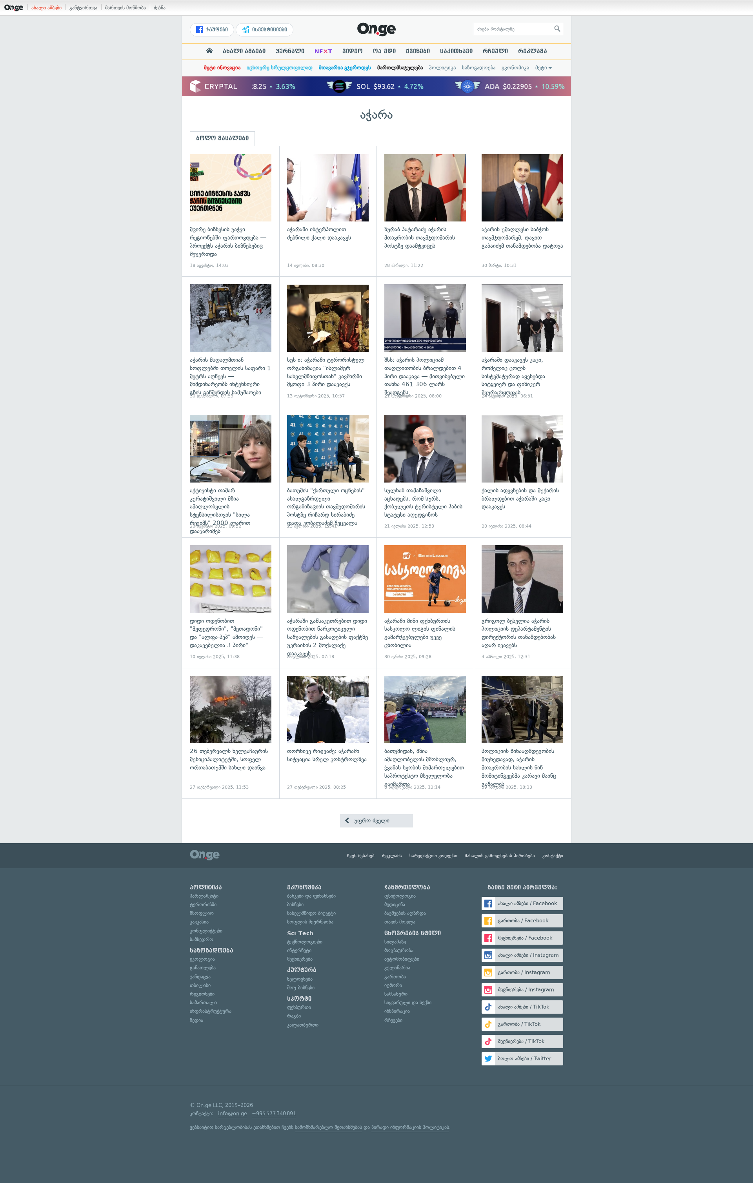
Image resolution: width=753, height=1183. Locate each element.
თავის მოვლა (399, 922)
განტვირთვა (83, 8)
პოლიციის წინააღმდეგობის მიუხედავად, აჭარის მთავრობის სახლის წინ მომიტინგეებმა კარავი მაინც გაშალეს (522, 733)
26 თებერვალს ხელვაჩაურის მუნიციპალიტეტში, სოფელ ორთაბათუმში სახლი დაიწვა (230, 733)
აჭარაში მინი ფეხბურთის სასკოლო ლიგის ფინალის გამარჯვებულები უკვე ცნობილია (425, 602)
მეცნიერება (300, 959)
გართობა (395, 977)
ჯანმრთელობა (407, 887)
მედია (196, 1020)
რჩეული (495, 51)
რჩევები (393, 1020)
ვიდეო (352, 51)
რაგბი (294, 1016)
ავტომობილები (401, 959)
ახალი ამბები (46, 8)
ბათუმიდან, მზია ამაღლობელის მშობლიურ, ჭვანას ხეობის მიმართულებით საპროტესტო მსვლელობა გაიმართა (425, 733)
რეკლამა (532, 51)
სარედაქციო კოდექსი (433, 855)
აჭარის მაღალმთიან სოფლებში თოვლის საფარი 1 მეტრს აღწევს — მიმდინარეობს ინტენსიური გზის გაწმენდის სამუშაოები (230, 341)
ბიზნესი (295, 904)
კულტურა (301, 970)
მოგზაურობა (398, 950)
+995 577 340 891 (274, 1113)
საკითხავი (456, 51)
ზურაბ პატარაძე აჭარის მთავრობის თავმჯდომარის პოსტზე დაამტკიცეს (425, 211)
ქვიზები (418, 51)
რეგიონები (202, 994)
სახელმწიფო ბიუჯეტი (311, 913)
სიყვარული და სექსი (407, 1002)
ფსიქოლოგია (400, 896)
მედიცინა (394, 904)
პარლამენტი (204, 896)
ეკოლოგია (202, 959)
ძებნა (160, 8)
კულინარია (397, 968)
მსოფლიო (202, 913)
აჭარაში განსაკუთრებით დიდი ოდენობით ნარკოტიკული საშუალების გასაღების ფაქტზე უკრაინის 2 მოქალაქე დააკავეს (327, 602)
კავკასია (199, 922)
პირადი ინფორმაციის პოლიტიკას (410, 1127)
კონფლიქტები (206, 931)
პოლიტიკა (442, 68)
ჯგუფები (216, 30)
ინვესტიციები (269, 30)
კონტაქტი (552, 855)
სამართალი (203, 1002)
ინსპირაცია (397, 1011)
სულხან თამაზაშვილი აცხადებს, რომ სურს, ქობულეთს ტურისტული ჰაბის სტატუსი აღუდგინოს (425, 472)
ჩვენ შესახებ (361, 855)
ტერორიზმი (203, 904)
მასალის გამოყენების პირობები (500, 855)
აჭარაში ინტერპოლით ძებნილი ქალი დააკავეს (327, 211)
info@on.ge (232, 1113)
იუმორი (393, 985)
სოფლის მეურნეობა (310, 922)
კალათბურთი (302, 1025)
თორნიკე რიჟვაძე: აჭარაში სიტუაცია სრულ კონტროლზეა (327, 733)
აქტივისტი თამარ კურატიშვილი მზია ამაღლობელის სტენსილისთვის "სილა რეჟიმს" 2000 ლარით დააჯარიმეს (230, 472)
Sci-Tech (300, 933)
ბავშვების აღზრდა (405, 913)
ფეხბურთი (299, 1007)
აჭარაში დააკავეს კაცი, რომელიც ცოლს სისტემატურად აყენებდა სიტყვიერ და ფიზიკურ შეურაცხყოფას (522, 341)
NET (323, 51)
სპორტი (299, 999)
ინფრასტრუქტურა (210, 1011)
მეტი (541, 68)
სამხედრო (201, 939)
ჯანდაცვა (200, 977)
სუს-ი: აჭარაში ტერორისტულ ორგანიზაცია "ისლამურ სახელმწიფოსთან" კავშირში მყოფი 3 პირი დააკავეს (327, 341)
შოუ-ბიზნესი (301, 988)
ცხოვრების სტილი (412, 933)
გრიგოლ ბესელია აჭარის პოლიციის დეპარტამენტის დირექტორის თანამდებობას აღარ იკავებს (522, 602)
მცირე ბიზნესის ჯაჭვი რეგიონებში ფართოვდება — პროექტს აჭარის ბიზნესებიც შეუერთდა (230, 211)
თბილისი (200, 985)
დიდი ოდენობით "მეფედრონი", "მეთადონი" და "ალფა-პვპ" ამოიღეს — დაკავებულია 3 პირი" (230, 602)
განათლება (203, 968)
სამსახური (395, 994)
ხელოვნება (300, 979)
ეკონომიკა (515, 68)
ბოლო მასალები (222, 138)
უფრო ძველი (370, 820)
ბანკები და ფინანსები (311, 896)
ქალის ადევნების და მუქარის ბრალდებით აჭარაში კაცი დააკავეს (522, 472)
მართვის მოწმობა (125, 8)
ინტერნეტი (299, 950)
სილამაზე (395, 942)
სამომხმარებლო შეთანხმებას (328, 1127)
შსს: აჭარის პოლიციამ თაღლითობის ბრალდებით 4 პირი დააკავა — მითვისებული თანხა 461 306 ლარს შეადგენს (425, 341)
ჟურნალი (290, 51)
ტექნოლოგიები (304, 942)
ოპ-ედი (384, 51)
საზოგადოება (478, 68)
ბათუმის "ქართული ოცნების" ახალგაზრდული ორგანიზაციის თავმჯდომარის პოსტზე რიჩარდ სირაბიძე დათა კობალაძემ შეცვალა (327, 472)
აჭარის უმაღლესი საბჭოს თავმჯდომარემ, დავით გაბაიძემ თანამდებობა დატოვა (522, 211)
